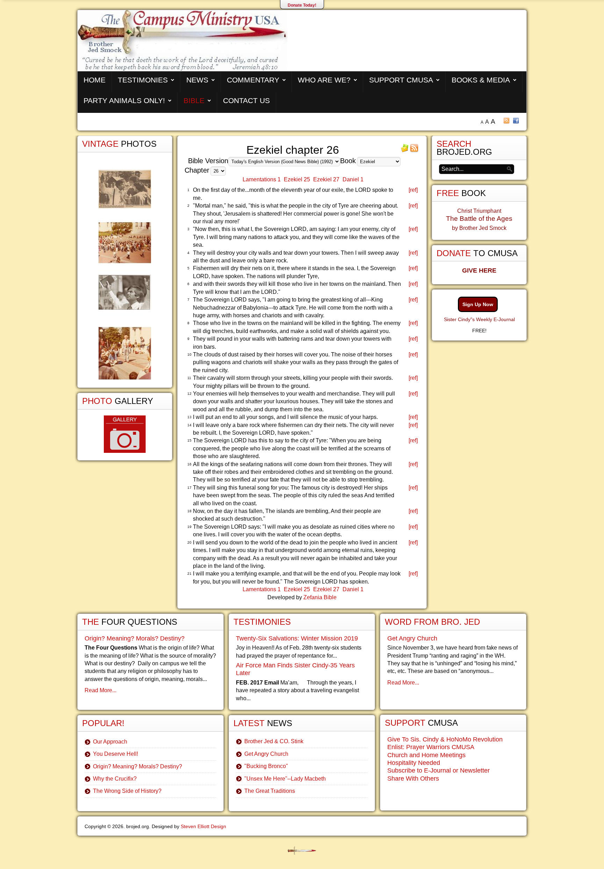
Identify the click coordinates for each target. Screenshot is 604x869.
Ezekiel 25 (297, 179)
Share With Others (413, 778)
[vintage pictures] (125, 274)
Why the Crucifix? (115, 779)
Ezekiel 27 (326, 179)
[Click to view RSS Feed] (414, 150)
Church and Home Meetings (426, 755)
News (197, 80)
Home (95, 80)
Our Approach (110, 742)
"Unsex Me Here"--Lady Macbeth (285, 779)
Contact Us (246, 100)
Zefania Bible (320, 597)
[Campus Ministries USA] (302, 850)
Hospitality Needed (413, 762)
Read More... (100, 690)
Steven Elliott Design (203, 826)
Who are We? (324, 80)
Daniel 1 (353, 179)
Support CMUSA (401, 80)
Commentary (253, 80)
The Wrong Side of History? (127, 791)
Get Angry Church (266, 754)
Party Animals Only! (124, 100)
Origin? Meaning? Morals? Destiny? (135, 638)
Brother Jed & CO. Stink (273, 741)
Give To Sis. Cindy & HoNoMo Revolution (445, 739)
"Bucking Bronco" (266, 766)
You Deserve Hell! (115, 754)
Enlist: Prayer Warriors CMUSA (430, 747)
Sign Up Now (477, 304)
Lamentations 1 (262, 179)
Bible (194, 100)
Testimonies (143, 80)
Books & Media (481, 80)
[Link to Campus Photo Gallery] (125, 434)
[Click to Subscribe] (405, 150)
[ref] (413, 190)
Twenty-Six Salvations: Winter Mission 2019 (297, 638)
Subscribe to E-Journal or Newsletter (438, 770)
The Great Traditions (269, 791)
